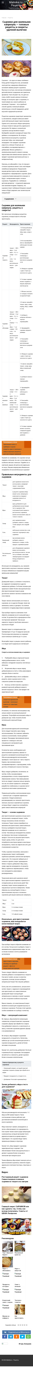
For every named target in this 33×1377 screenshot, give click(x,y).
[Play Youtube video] (16, 68)
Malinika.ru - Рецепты (16, 4)
